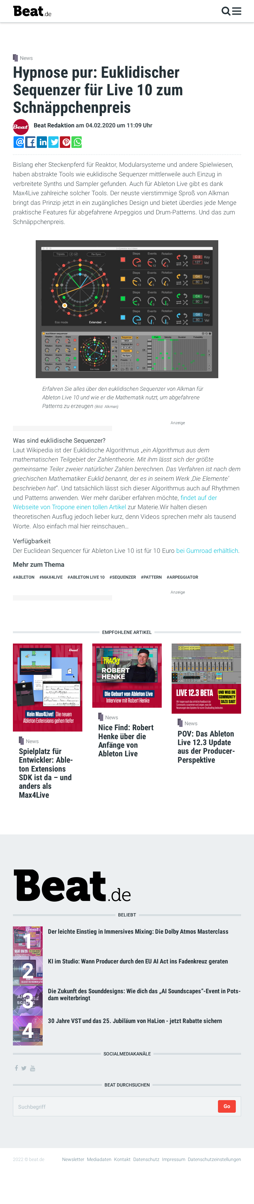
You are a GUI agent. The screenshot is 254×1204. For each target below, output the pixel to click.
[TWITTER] (53, 142)
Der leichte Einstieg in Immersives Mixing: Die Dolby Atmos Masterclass (138, 931)
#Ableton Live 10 (86, 577)
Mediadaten (99, 1159)
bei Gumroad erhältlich (207, 551)
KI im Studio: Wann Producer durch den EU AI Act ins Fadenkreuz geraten (138, 961)
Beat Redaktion (54, 125)
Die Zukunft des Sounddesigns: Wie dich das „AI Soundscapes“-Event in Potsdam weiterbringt (144, 994)
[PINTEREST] (65, 142)
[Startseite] (32, 11)
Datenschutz (146, 1159)
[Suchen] (226, 11)
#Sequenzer (122, 577)
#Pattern (151, 577)
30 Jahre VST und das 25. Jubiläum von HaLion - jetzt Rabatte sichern (135, 1021)
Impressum (173, 1159)
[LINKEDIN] (42, 142)
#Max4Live (51, 577)
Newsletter (73, 1159)
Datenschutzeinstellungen (214, 1159)
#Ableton (23, 577)
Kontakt (122, 1159)
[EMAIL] (19, 142)
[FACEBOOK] (30, 142)
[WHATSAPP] (76, 142)
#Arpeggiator (182, 577)
